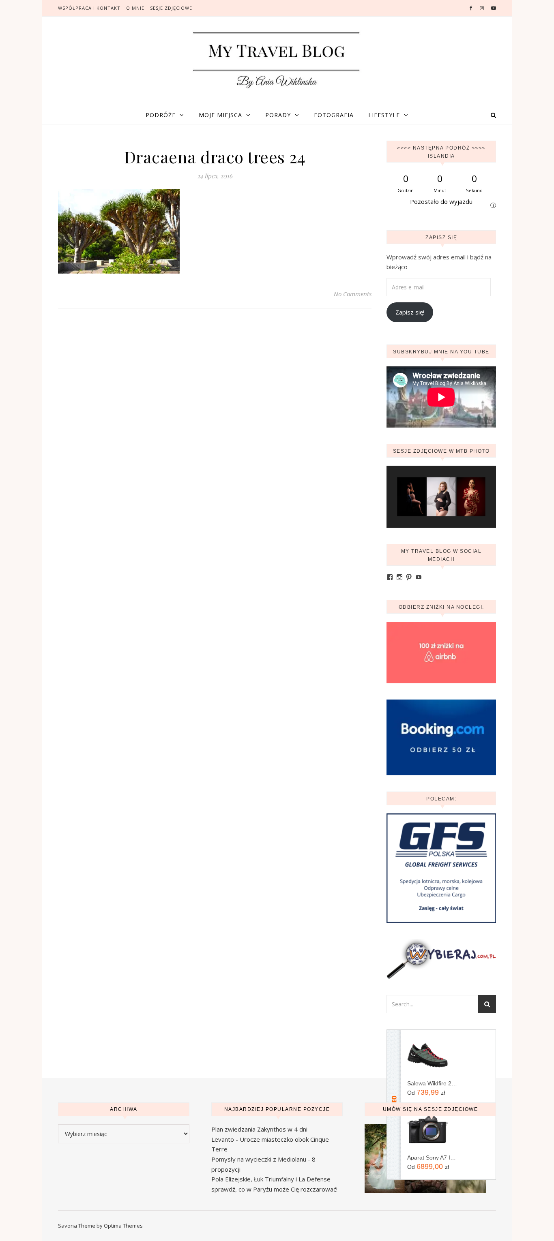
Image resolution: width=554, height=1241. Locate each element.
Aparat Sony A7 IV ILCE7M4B (432, 1157)
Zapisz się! (409, 312)
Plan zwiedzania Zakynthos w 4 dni (259, 1129)
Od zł (426, 1092)
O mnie (135, 8)
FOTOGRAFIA (334, 115)
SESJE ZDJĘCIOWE (171, 8)
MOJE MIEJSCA (220, 115)
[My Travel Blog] (277, 60)
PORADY (278, 115)
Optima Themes (123, 1225)
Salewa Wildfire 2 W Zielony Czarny (432, 1083)
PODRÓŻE (161, 115)
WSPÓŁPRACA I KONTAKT (89, 8)
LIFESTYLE (384, 115)
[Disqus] (214, 431)
